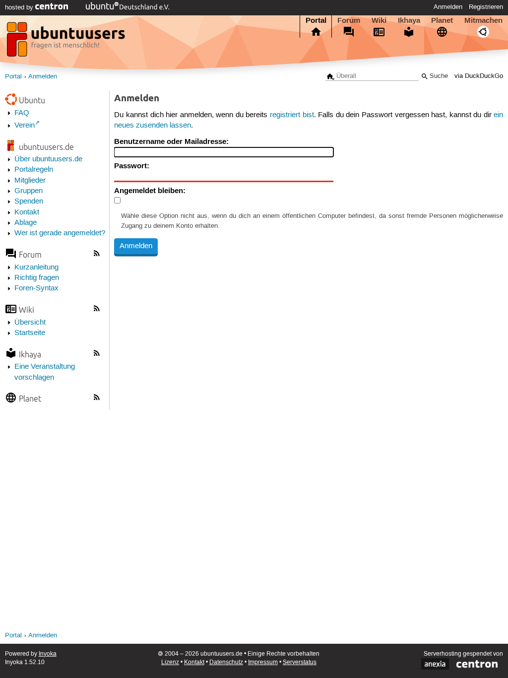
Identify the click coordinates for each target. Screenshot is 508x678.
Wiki (379, 20)
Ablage (25, 222)
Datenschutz (226, 662)
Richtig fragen (36, 277)
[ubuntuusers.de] (67, 42)
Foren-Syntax (36, 288)
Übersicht (30, 322)
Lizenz (170, 662)
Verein (24, 125)
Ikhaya (409, 20)
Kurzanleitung (36, 267)
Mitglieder (30, 180)
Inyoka (48, 654)
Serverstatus (300, 662)
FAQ (21, 113)
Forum (348, 20)
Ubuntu (32, 100)
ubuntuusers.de (46, 146)
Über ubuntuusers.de (48, 159)
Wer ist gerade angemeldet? (59, 233)
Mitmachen (483, 20)
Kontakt (26, 212)
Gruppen (28, 191)
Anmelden (448, 7)
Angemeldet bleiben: (150, 191)
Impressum (263, 662)
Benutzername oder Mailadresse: (171, 141)
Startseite (29, 333)
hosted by (20, 7)
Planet (442, 20)
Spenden (28, 201)
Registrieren (486, 7)
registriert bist (292, 115)
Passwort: (131, 166)
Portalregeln (33, 169)
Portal (316, 20)
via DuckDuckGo (478, 76)
